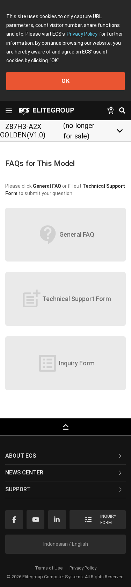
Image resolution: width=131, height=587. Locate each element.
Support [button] (18, 489)
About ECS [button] (20, 455)
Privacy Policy (82, 34)
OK (65, 81)
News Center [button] (24, 472)
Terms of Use (49, 568)
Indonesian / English (65, 544)
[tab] (65, 456)
